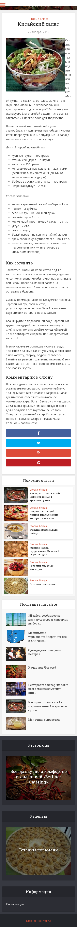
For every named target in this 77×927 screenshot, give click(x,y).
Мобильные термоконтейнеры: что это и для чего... (47, 637)
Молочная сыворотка (44, 719)
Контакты (44, 920)
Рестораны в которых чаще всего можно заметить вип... (48, 689)
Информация (15, 904)
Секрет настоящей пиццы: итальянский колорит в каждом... (44, 515)
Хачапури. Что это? (42, 667)
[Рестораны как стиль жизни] (38, 4)
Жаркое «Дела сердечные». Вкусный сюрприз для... (44, 551)
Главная (31, 920)
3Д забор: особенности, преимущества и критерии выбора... (48, 619)
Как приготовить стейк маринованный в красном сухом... (45, 497)
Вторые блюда (39, 19)
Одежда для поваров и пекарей (44, 652)
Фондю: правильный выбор (44, 531)
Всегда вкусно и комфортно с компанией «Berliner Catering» (38, 776)
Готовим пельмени (43, 584)
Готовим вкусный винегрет (42, 567)
